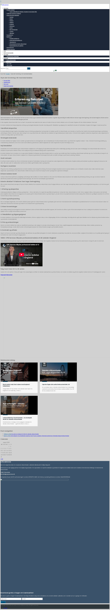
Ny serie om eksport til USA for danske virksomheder (21, 434)
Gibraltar (12, 33)
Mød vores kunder (8, 53)
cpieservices (7, 82)
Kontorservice (10, 47)
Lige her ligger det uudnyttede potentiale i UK (56, 384)
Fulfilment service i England (14, 13)
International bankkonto (16, 40)
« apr (2, 459)
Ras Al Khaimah (14, 29)
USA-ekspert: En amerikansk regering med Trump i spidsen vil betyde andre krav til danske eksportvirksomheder (36, 436)
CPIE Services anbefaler (13, 56)
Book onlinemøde (11, 60)
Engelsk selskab (11, 10)
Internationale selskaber (13, 15)
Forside (8, 74)
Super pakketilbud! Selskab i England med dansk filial (23, 12)
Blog (5, 62)
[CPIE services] (5, 5)
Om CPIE (6, 54)
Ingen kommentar (8, 86)
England (12, 24)
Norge (11, 19)
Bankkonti (9, 37)
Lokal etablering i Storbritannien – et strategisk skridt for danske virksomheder (17, 418)
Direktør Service (11, 49)
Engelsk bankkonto (14, 38)
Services (6, 8)
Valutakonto (13, 42)
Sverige (11, 17)
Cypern (11, 31)
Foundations (10, 35)
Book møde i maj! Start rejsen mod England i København (16, 385)
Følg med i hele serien (6, 275)
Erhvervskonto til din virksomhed (18, 44)
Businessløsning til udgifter (16, 45)
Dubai (11, 28)
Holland (11, 22)
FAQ (5, 51)
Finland (11, 20)
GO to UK (9, 63)
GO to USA (9, 65)
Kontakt (6, 58)
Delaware (12, 26)
